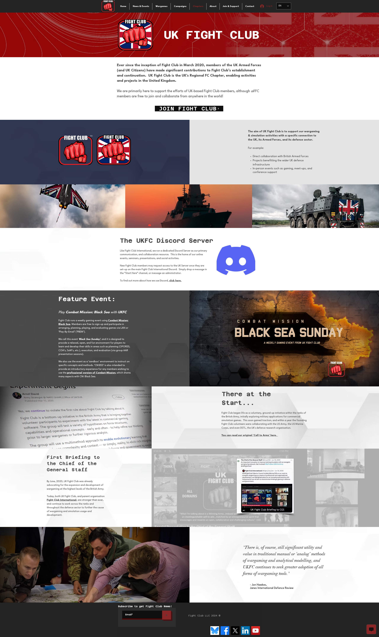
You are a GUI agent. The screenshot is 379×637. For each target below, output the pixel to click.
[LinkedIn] (245, 630)
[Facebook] (225, 630)
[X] (235, 630)
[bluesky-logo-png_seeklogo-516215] (214, 630)
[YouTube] (255, 630)
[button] (161, 6)
